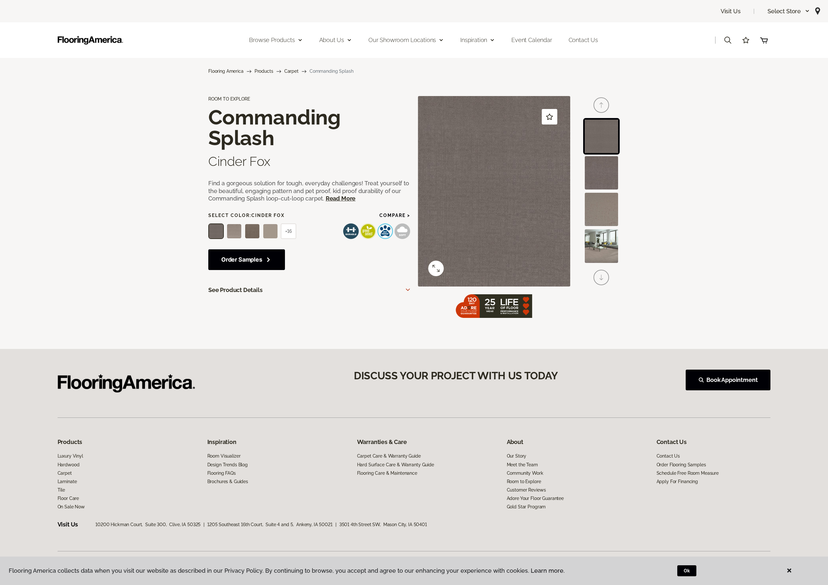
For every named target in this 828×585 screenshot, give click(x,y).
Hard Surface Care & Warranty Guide (395, 464)
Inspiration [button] (473, 40)
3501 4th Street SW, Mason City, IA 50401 (383, 524)
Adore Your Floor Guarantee (535, 498)
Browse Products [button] (272, 40)
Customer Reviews (526, 490)
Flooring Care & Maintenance (387, 473)
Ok (687, 570)
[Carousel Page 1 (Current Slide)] (601, 136)
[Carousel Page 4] (601, 246)
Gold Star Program (526, 506)
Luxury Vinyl (70, 456)
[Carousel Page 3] (601, 209)
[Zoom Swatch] (436, 268)
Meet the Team (522, 464)
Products (264, 71)
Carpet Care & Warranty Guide (389, 456)
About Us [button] (331, 40)
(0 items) (764, 40)
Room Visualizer (224, 456)
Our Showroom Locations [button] (402, 40)
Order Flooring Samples (681, 464)
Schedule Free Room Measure (688, 473)
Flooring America (226, 71)
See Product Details (235, 290)
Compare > (394, 215)
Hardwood (69, 464)
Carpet (291, 71)
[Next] (601, 277)
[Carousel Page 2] (601, 173)
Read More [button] (340, 198)
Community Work (525, 473)
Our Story (517, 456)
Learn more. (548, 570)
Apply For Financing (677, 481)
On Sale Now (71, 506)
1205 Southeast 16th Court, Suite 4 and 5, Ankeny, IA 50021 (269, 524)
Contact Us (583, 40)
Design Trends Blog (227, 464)
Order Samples (241, 259)
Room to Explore (524, 481)
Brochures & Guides (227, 481)
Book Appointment (731, 379)
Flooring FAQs (221, 473)
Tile (61, 490)
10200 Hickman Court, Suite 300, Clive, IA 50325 (148, 524)
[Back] (601, 105)
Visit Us (731, 11)
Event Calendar (531, 40)
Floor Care (68, 498)
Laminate (67, 481)
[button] (789, 11)
